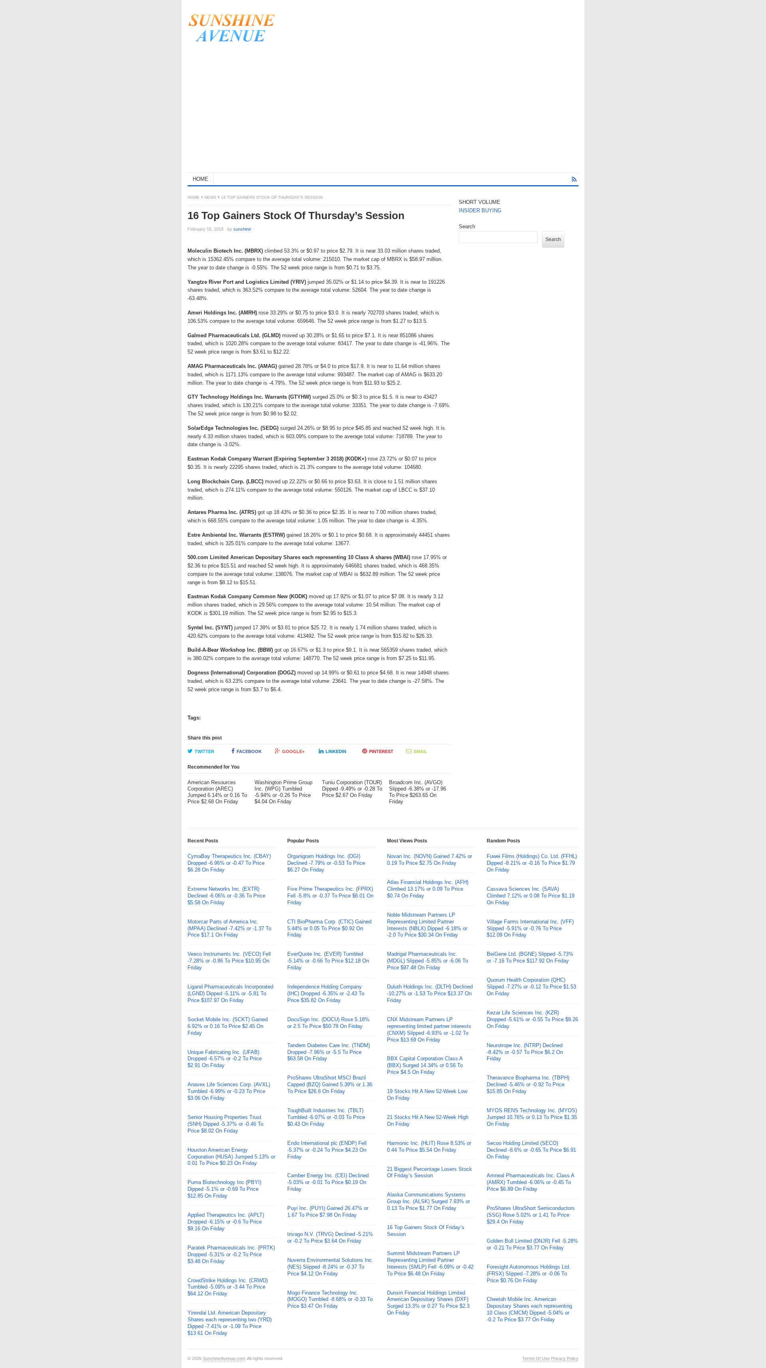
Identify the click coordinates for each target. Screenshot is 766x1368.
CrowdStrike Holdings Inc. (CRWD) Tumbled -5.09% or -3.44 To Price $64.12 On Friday (228, 1287)
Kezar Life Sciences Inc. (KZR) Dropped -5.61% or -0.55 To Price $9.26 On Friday (532, 1019)
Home (193, 197)
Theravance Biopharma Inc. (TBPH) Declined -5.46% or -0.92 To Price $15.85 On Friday (528, 1084)
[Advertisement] (383, 112)
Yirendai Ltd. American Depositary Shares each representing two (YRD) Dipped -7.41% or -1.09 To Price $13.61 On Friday (230, 1323)
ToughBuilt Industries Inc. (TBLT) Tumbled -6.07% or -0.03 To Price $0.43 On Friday (326, 1117)
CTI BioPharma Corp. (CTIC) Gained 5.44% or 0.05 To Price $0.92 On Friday (329, 928)
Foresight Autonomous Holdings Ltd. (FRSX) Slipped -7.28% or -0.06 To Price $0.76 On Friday (529, 1273)
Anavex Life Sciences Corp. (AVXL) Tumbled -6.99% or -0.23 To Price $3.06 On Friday (229, 1091)
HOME (200, 179)
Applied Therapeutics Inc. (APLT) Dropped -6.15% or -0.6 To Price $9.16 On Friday (226, 1222)
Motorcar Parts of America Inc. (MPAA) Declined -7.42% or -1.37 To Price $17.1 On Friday (229, 928)
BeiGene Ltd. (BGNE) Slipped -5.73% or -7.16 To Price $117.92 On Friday (530, 957)
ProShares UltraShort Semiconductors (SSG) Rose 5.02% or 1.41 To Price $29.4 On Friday (531, 1215)
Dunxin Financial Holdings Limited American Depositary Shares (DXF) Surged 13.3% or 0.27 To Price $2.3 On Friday (428, 1303)
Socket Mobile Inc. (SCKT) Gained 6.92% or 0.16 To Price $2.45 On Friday (228, 1026)
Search (467, 226)
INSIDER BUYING (480, 211)
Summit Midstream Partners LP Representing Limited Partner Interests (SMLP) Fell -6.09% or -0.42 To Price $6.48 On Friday (430, 1263)
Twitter (204, 751)
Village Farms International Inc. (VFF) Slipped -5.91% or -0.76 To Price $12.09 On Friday (530, 928)
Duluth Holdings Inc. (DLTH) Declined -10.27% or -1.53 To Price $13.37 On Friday (430, 993)
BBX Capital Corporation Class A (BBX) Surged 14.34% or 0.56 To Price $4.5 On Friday (425, 1065)
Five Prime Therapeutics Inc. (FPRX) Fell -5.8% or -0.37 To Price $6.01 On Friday (330, 895)
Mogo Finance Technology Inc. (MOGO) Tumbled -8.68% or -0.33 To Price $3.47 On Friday (330, 1299)
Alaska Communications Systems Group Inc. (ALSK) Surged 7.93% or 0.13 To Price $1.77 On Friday (428, 1201)
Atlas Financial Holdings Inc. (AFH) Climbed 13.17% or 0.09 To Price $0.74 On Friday (427, 889)
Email (420, 751)
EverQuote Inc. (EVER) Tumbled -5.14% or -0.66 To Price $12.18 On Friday (328, 961)
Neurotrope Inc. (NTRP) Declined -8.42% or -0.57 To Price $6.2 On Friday (525, 1052)
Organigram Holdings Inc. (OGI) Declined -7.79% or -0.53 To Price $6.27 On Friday (326, 863)
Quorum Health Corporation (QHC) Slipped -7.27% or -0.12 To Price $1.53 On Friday (531, 986)
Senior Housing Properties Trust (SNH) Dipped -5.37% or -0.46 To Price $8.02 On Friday (225, 1124)
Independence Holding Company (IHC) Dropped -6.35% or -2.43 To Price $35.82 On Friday (325, 993)
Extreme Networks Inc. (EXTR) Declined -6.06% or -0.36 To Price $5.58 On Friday (226, 895)
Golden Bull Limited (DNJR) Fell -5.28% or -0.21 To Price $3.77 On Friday (532, 1244)
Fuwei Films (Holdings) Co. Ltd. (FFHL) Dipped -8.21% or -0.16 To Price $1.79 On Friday (532, 863)
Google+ (293, 751)
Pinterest (381, 751)
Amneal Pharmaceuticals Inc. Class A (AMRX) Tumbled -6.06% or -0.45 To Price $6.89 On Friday (530, 1182)
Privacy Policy (564, 1358)
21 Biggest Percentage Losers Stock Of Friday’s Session (429, 1172)
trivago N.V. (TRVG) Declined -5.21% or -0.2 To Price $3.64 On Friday (330, 1237)
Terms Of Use (536, 1358)
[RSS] (574, 179)
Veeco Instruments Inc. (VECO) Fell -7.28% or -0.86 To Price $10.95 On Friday (229, 961)
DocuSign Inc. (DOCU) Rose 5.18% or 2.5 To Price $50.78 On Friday (328, 1022)
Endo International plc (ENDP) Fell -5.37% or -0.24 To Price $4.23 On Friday (327, 1150)
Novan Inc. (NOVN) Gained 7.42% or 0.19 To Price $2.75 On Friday (429, 859)
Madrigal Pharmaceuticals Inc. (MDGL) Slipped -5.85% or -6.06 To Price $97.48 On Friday (427, 961)
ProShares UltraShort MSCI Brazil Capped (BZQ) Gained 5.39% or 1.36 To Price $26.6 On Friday (329, 1084)
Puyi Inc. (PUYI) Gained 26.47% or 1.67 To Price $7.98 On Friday (327, 1211)
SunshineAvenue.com (224, 1358)
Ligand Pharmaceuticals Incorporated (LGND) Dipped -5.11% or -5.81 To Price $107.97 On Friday (230, 993)
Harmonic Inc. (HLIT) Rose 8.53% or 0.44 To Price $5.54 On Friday (429, 1146)
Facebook (249, 751)
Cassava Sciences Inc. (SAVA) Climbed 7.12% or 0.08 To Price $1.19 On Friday (530, 895)
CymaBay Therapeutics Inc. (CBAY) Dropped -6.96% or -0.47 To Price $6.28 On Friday (229, 863)
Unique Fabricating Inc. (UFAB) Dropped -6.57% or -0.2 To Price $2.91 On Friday (225, 1059)
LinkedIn (336, 751)
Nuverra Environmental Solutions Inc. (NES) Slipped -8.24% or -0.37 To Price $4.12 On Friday (330, 1267)
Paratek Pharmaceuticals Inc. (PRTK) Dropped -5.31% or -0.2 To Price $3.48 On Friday (231, 1254)
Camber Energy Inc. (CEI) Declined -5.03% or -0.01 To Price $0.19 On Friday (328, 1182)
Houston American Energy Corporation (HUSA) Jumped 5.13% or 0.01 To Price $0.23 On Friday (231, 1156)
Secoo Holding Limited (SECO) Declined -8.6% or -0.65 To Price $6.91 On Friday (531, 1150)
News (210, 197)
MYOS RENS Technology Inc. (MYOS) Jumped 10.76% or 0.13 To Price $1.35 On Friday (532, 1117)
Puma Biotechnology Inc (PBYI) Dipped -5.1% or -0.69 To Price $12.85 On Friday (224, 1189)
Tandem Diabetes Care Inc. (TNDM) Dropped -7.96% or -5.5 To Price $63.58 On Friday (328, 1052)
